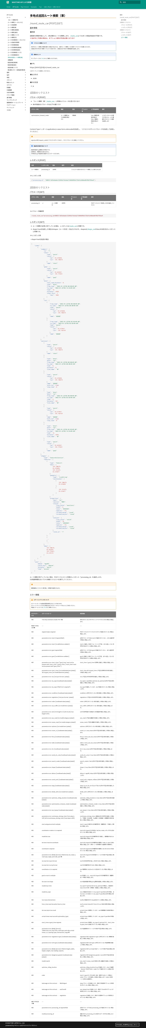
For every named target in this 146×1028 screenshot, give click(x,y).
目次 (121, 15)
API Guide (16, 7)
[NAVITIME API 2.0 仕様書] (8, 2)
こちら (42, 58)
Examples (34, 7)
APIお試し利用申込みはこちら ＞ (127, 1025)
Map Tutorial (25, 7)
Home (8, 7)
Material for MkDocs (30, 1025)
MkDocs (17, 1025)
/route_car (74, 36)
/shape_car (91, 229)
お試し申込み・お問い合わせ (52, 7)
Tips (40, 7)
